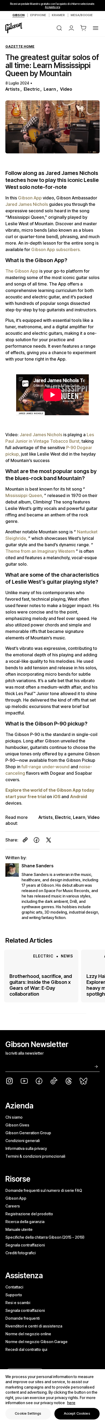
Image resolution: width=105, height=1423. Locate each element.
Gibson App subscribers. (56, 249)
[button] (83, 28)
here (71, 1402)
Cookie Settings (28, 1413)
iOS (57, 796)
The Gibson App (22, 271)
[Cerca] (59, 28)
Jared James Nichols (27, 204)
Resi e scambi (17, 1302)
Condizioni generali (22, 1140)
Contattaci (14, 1287)
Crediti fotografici (20, 1253)
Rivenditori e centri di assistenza (33, 1326)
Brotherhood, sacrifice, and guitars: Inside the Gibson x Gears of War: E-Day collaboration (40, 985)
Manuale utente (19, 1229)
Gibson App (30, 197)
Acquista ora (52, 7)
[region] (52, 1396)
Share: (11, 840)
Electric (32, 89)
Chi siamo (14, 1117)
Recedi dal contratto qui (26, 1349)
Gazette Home (19, 46)
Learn (50, 89)
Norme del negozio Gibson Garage (36, 1341)
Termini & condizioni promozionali (35, 1156)
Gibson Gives (17, 1125)
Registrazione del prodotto (29, 1213)
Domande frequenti (22, 1318)
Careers (12, 1206)
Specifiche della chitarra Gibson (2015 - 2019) (45, 1237)
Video (66, 89)
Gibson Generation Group (28, 1132)
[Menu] (96, 28)
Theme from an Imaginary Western (40, 551)
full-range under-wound (46, 766)
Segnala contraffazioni (25, 1245)
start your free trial (26, 796)
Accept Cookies (77, 1413)
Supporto (13, 1294)
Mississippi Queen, (24, 495)
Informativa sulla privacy (26, 1148)
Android (78, 796)
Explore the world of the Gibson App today (49, 790)
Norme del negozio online (28, 1334)
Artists (12, 89)
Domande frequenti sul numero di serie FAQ (43, 1190)
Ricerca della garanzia (24, 1221)
